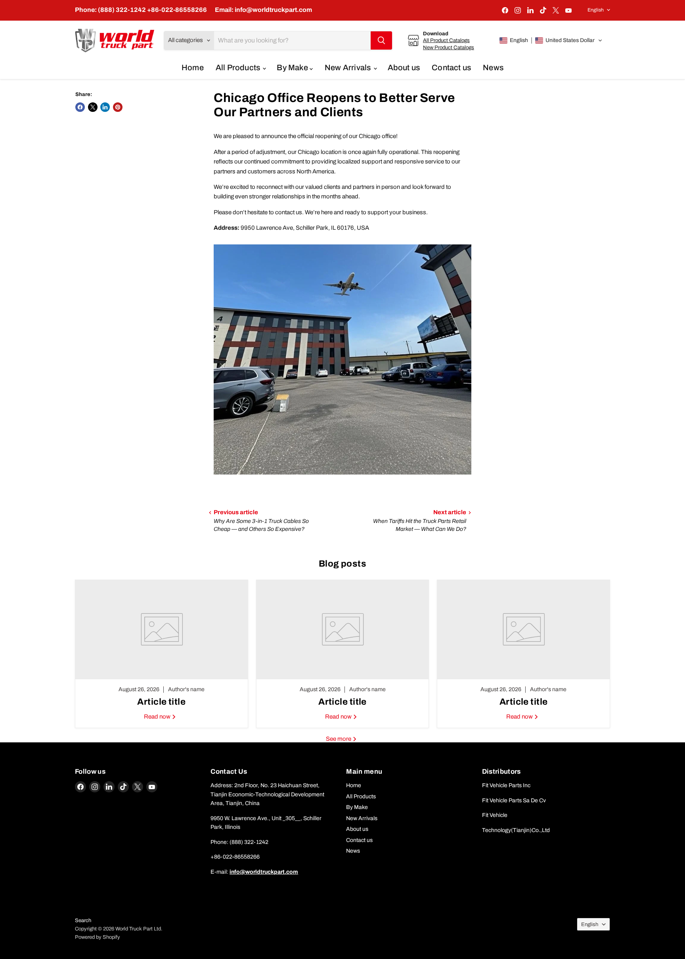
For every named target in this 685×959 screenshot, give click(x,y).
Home (193, 67)
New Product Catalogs (448, 47)
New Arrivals (349, 67)
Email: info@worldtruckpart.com (263, 9)
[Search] (381, 40)
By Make (293, 67)
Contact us (451, 67)
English (595, 10)
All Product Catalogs (446, 40)
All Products (239, 67)
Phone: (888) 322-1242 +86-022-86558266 (141, 9)
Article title (161, 702)
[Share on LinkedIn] (105, 107)
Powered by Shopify (97, 937)
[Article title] (161, 629)
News (493, 67)
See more (339, 739)
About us (404, 67)
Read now (158, 716)
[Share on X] (93, 107)
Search (83, 920)
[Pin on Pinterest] (117, 107)
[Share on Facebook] (80, 107)
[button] (551, 40)
